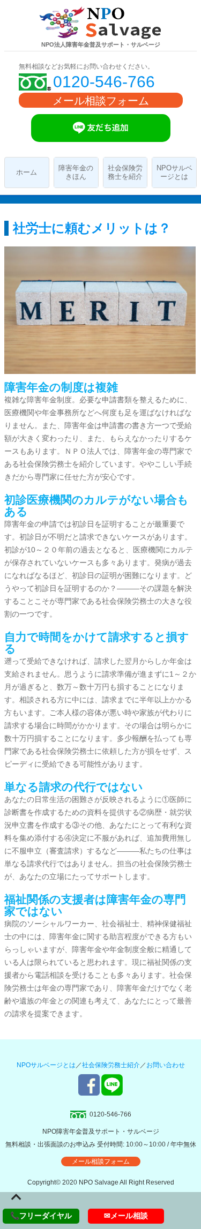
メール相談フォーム (101, 101)
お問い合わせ (165, 1065)
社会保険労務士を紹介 (125, 172)
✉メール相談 (126, 1215)
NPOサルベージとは (174, 172)
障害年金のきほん (75, 172)
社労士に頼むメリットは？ (92, 228)
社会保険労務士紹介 (111, 1065)
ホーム (26, 172)
